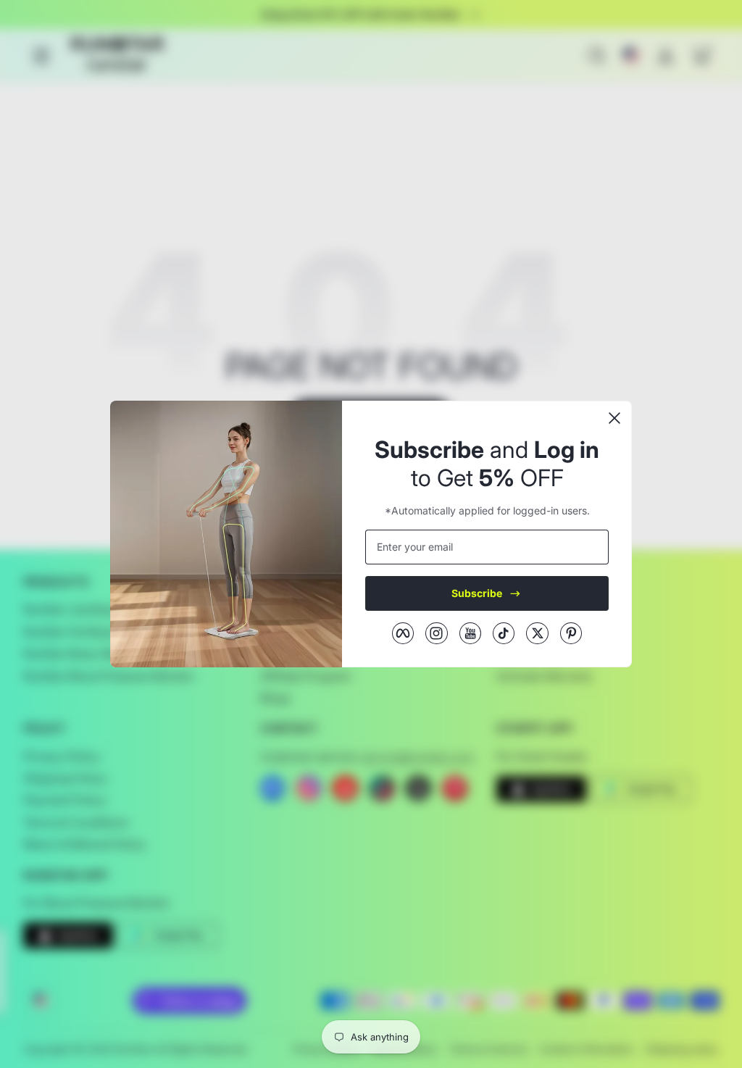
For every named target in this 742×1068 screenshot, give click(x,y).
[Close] (614, 418)
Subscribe (476, 593)
